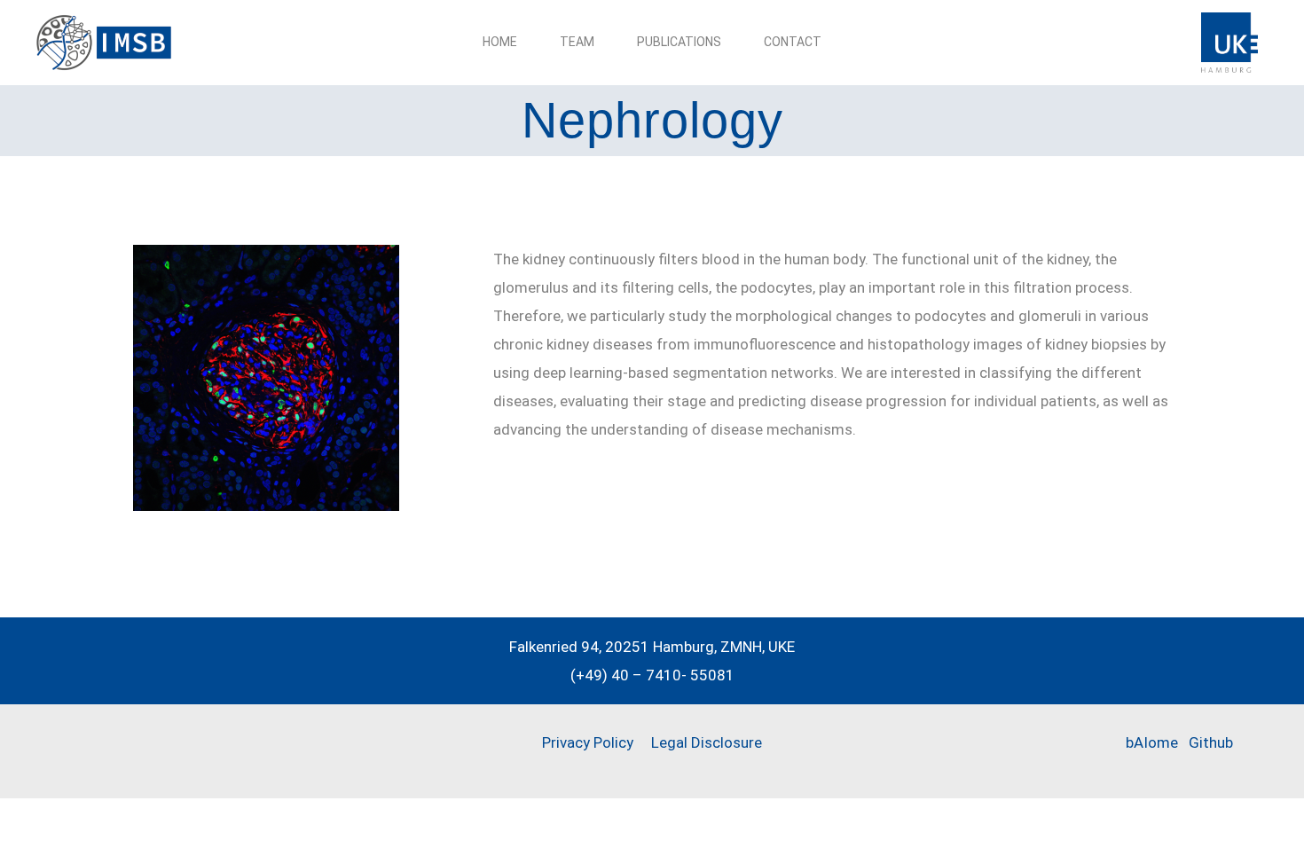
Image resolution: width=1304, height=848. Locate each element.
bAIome (1152, 742)
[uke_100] (1229, 19)
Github (1211, 742)
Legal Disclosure (705, 742)
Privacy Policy (587, 742)
